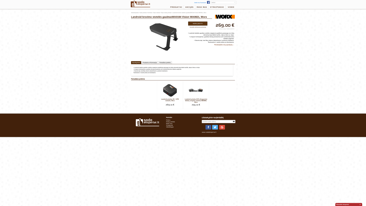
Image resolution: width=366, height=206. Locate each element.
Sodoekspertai (135, 12)
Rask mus (202, 7)
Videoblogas (170, 127)
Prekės (168, 120)
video (231, 7)
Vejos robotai (156, 12)
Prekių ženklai (170, 122)
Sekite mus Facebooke (200, 2)
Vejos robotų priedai (166, 12)
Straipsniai (217, 7)
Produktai (176, 7)
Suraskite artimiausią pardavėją (198, 27)
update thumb (135, 21)
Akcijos (189, 7)
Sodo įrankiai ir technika (146, 12)
